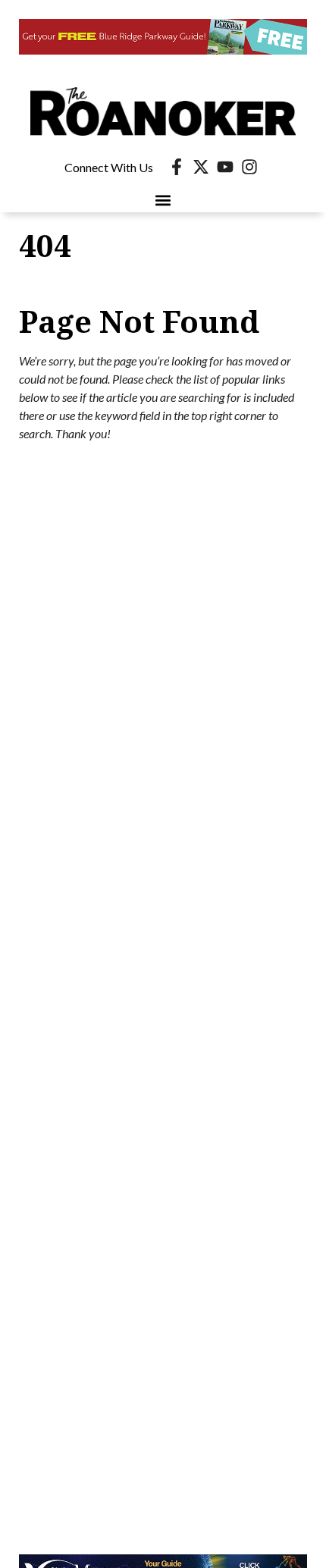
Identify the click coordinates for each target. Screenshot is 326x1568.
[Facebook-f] (177, 167)
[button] (163, 199)
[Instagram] (249, 167)
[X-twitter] (201, 167)
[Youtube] (225, 167)
